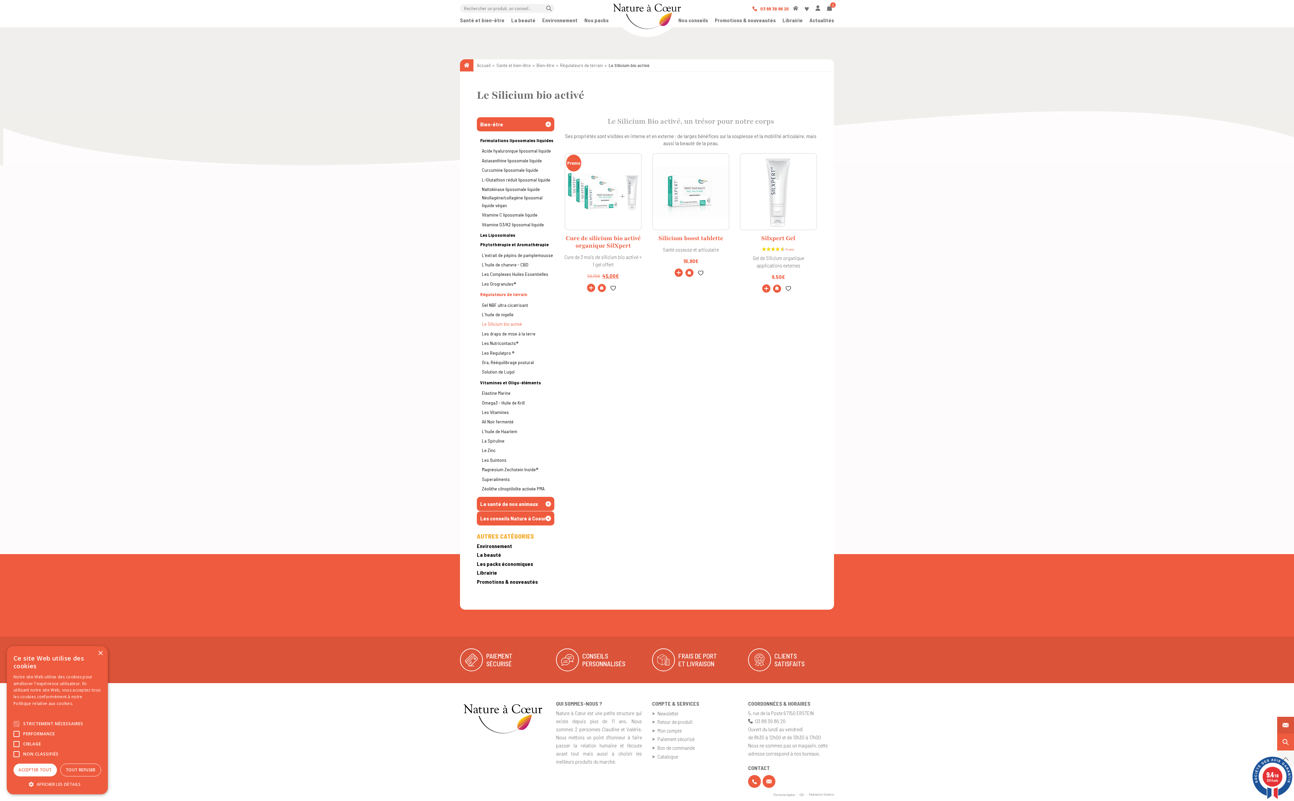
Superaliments (496, 479)
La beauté (523, 20)
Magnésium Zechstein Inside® (510, 469)
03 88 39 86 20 (774, 8)
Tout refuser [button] (81, 770)
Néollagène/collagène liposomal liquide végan (512, 201)
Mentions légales (784, 795)
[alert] (57, 720)
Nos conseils (693, 20)
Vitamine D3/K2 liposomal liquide (513, 224)
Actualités (821, 20)
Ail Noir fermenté (498, 421)
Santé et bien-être (482, 20)
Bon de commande (676, 747)
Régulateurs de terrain (581, 65)
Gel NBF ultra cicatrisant (505, 305)
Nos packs (596, 20)
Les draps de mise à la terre (508, 334)
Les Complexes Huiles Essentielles (515, 274)
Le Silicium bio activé (502, 324)
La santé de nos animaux (509, 504)
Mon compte (669, 730)
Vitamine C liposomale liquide (509, 215)
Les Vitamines (495, 412)
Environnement (560, 20)
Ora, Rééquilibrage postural (508, 362)
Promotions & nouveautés (745, 20)
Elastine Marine (496, 393)
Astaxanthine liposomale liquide (512, 160)
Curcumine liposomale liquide (510, 170)
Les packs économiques (505, 563)
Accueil (484, 65)
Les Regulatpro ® (498, 353)
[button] (602, 288)
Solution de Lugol (498, 372)
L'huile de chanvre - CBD (505, 264)
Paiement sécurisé (676, 739)
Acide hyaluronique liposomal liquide (516, 151)
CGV (802, 795)
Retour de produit (674, 721)
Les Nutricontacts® (500, 343)
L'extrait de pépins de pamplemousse (517, 255)
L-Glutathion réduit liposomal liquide (516, 180)
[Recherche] (1285, 742)
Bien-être (545, 65)
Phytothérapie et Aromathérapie (514, 244)
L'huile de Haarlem (499, 431)
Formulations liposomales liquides (516, 140)
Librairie (792, 20)
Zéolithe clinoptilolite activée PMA (513, 488)
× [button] (100, 653)
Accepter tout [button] (35, 770)
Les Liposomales (497, 235)
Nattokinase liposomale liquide (511, 189)
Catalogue (667, 756)
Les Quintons (494, 460)
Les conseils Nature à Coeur (513, 518)
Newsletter (668, 713)
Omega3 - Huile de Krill (503, 403)
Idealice (829, 794)
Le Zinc (489, 450)
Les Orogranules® (499, 284)
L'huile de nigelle (498, 314)
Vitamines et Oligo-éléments (510, 382)
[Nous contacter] (1285, 725)
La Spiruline (493, 441)
